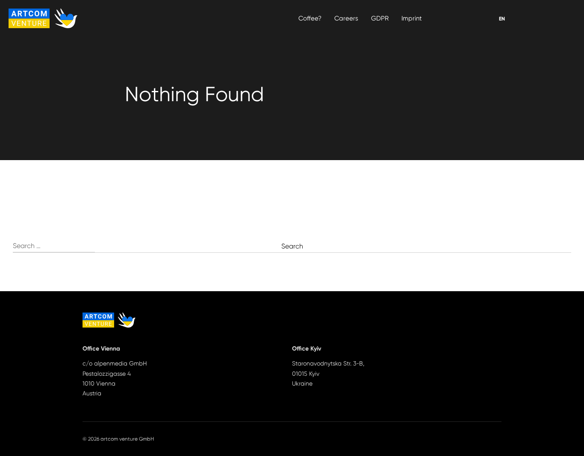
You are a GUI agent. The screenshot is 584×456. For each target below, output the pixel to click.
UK (502, 19)
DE (502, 19)
